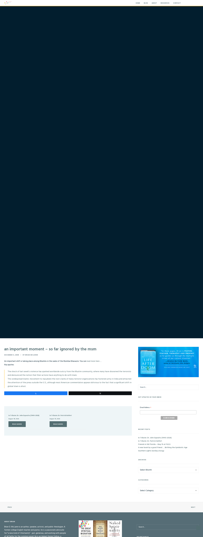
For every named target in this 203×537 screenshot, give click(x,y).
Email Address (145, 407)
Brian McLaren (31, 355)
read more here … (94, 361)
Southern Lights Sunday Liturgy (151, 450)
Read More (17, 424)
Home (138, 3)
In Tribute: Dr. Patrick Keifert (61, 415)
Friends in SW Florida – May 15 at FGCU (154, 444)
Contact (177, 3)
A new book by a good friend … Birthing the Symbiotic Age (162, 447)
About (154, 3)
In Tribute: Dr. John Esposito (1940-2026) (23, 415)
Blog (146, 3)
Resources (165, 3)
